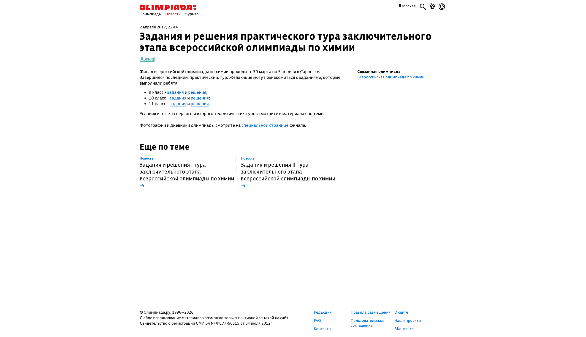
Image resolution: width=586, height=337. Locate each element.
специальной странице (264, 125)
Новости (173, 13)
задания (175, 92)
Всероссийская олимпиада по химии (390, 77)
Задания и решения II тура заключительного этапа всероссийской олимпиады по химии (288, 173)
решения (197, 92)
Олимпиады (151, 13)
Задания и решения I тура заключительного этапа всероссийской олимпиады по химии (187, 173)
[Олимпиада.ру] (168, 7)
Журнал (191, 13)
